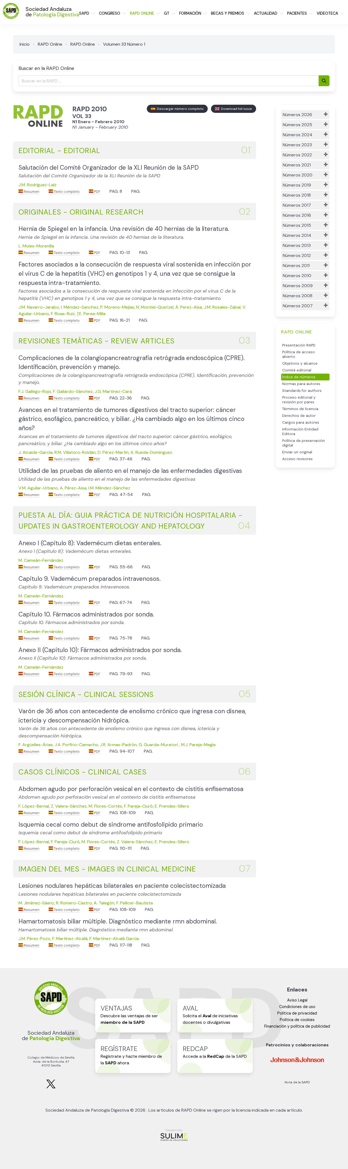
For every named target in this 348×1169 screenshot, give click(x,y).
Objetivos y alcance (300, 363)
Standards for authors (302, 390)
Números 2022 (297, 155)
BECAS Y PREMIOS (227, 13)
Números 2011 (296, 265)
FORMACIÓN (190, 13)
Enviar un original (297, 452)
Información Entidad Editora (300, 431)
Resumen (31, 191)
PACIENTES (297, 13)
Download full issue (235, 109)
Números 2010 (297, 275)
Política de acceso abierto (298, 354)
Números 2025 (297, 125)
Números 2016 (297, 215)
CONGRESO (109, 13)
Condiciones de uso (297, 1006)
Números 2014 (297, 235)
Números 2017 (297, 205)
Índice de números (298, 377)
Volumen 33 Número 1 (124, 44)
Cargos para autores (300, 422)
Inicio (25, 44)
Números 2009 (298, 286)
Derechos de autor (299, 415)
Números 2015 (297, 225)
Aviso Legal (297, 1000)
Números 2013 (297, 245)
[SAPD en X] (51, 1087)
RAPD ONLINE (142, 13)
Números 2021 (297, 165)
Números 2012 (297, 255)
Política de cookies (297, 1019)
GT (166, 13)
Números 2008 (297, 296)
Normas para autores (301, 384)
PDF (96, 191)
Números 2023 (297, 145)
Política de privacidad (297, 1013)
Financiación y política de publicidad (297, 1026)
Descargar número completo (179, 109)
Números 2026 (297, 114)
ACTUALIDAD (265, 13)
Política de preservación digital (303, 443)
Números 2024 (297, 135)
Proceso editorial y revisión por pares (299, 399)
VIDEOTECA (327, 13)
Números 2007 (298, 306)
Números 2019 (297, 185)
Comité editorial (296, 370)
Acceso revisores (297, 459)
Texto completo (66, 191)
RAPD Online (50, 44)
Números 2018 (297, 195)
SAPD (84, 13)
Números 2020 (297, 175)
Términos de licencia (300, 409)
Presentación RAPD (298, 345)
